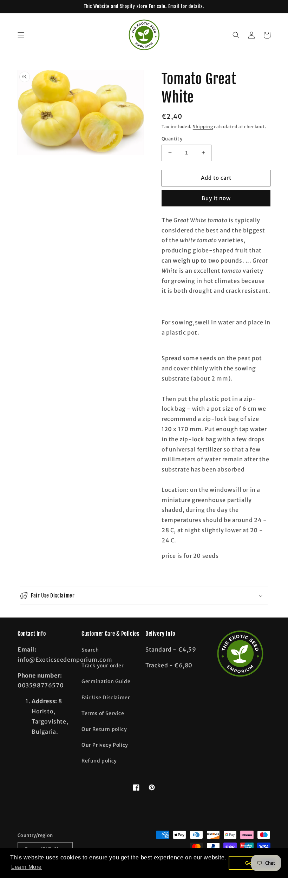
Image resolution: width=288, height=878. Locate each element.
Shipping (203, 126)
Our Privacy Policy (104, 745)
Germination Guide (105, 681)
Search (90, 650)
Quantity (172, 139)
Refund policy (99, 761)
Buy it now (216, 198)
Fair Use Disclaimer (105, 697)
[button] (21, 35)
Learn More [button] (26, 867)
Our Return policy (104, 729)
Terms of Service (102, 713)
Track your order (102, 665)
